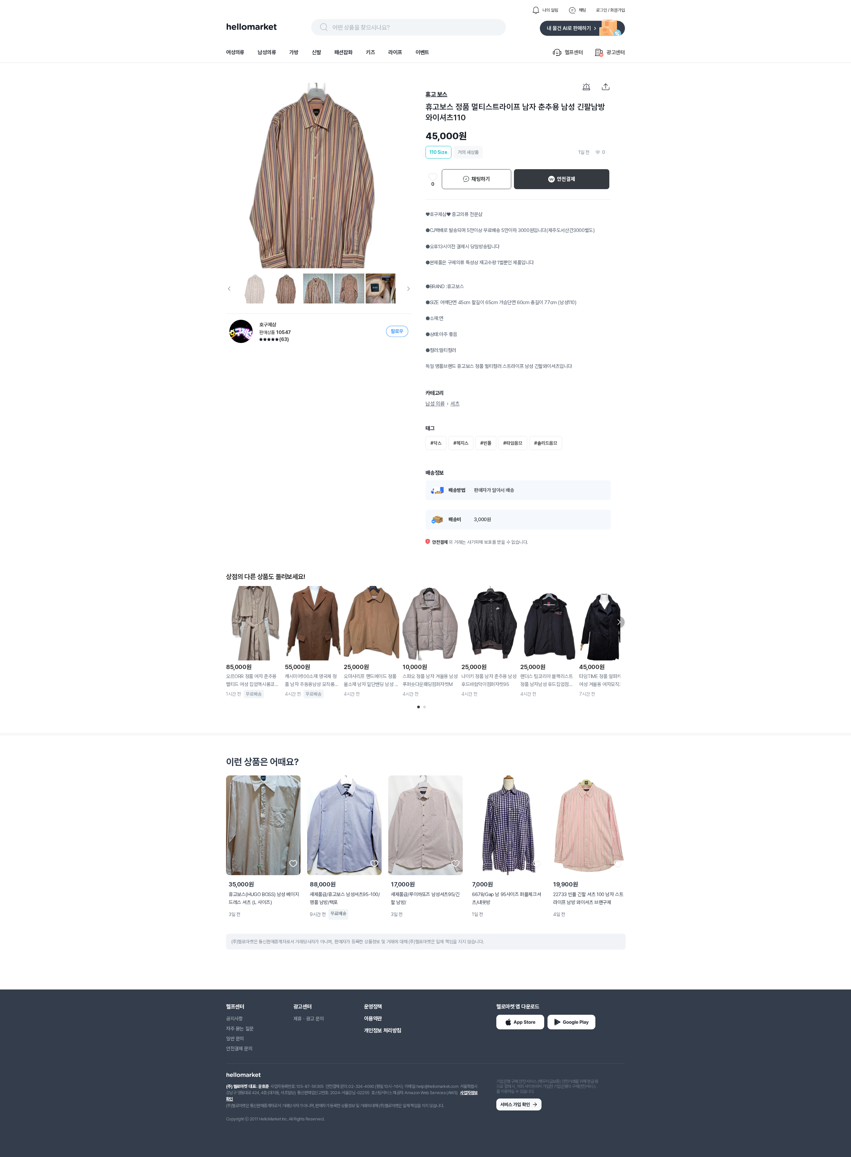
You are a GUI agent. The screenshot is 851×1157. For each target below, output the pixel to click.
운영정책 (373, 1006)
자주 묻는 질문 (240, 1029)
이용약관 (373, 1018)
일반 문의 (235, 1039)
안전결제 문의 (239, 1049)
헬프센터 (235, 1006)
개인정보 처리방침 (382, 1030)
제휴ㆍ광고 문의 (309, 1019)
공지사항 (234, 1019)
